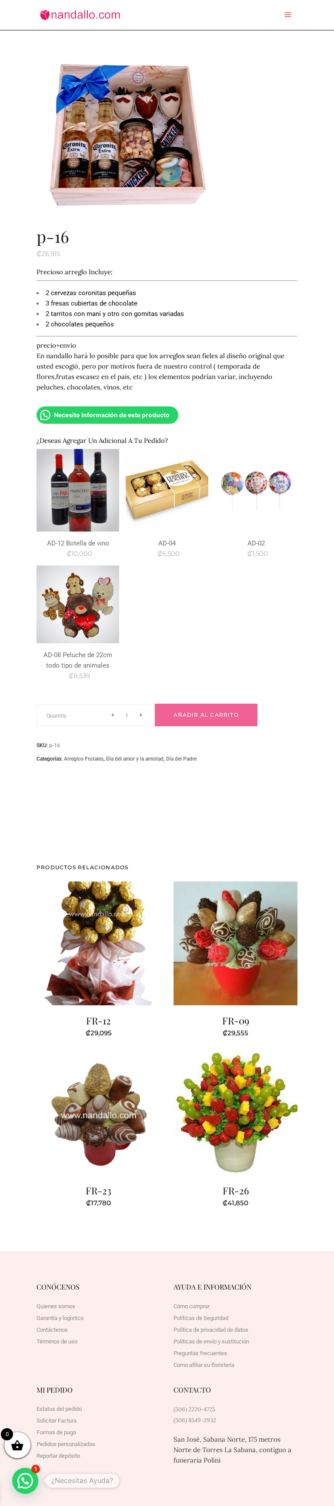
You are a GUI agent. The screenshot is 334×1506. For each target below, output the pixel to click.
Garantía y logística (60, 1318)
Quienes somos (56, 1306)
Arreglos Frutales (84, 759)
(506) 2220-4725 (194, 1409)
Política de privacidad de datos (211, 1329)
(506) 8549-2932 (195, 1420)
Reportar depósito (58, 1456)
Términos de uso (57, 1341)
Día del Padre (181, 759)
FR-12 (98, 1020)
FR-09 (235, 1020)
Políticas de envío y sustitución (211, 1341)
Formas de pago (56, 1432)
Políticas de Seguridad (201, 1318)
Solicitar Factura (57, 1420)
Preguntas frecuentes (200, 1353)
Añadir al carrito (206, 714)
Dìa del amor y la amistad (135, 759)
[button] (25, 1481)
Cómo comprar (192, 1306)
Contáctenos (52, 1329)
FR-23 (98, 1190)
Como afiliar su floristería (204, 1365)
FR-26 (236, 1190)
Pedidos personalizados (66, 1444)
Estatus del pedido (59, 1409)
